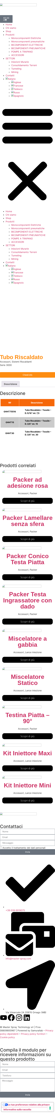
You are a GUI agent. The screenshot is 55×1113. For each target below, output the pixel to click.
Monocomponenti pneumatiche (27, 41)
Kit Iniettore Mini (27, 785)
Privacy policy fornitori (33, 1033)
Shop (8, 31)
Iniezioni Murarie (20, 61)
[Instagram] (19, 1017)
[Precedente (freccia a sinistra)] (5, 556)
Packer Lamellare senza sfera (28, 520)
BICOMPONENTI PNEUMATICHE (28, 48)
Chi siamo (11, 27)
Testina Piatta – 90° (28, 718)
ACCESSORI (17, 55)
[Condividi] (39, 3)
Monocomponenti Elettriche (26, 38)
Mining (14, 72)
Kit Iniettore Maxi (27, 753)
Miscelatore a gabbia (27, 641)
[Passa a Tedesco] (33, 89)
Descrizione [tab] (10, 384)
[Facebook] (11, 1017)
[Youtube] (3, 1017)
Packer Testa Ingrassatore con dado (27, 600)
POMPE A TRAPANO (22, 51)
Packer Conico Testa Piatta (27, 559)
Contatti (10, 75)
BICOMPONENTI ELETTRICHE (27, 44)
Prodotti (10, 34)
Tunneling (16, 68)
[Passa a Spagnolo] (33, 96)
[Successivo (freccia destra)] (50, 556)
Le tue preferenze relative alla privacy (29, 1104)
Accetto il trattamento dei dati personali (24, 847)
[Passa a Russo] (33, 92)
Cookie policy (7, 1037)
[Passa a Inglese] (33, 82)
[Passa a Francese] (33, 85)
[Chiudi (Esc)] (46, 3)
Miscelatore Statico (27, 679)
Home (9, 24)
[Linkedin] (26, 1017)
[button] (27, 154)
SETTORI (10, 58)
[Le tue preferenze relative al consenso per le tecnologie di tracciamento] (50, 1108)
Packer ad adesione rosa (27, 482)
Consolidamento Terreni (24, 65)
